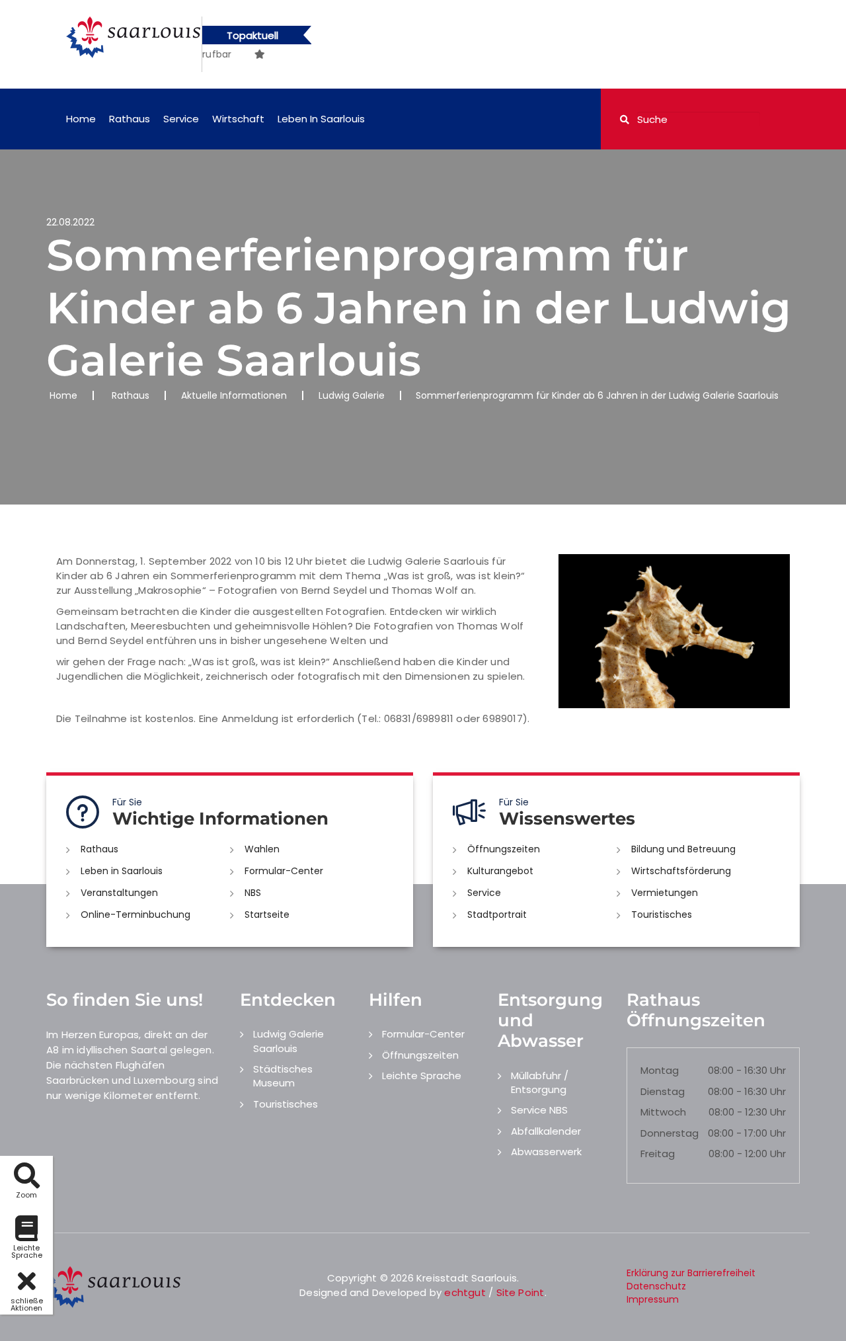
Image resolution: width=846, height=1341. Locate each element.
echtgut (464, 1292)
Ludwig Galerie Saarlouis (288, 1041)
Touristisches (661, 914)
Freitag (657, 1153)
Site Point (520, 1292)
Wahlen (262, 849)
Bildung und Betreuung (683, 849)
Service (181, 119)
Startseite (267, 914)
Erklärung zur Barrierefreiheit (691, 1273)
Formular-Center (284, 870)
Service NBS (539, 1110)
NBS (253, 892)
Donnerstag (669, 1133)
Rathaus (129, 119)
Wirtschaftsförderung (681, 870)
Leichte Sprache (421, 1075)
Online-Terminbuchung (135, 914)
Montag (659, 1070)
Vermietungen (664, 892)
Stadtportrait (497, 914)
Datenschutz (656, 1286)
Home (81, 119)
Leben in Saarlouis (321, 119)
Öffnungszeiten (503, 849)
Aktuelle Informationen (234, 395)
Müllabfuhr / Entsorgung (539, 1082)
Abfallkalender (546, 1131)
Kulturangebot (500, 870)
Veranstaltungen (119, 892)
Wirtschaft (238, 119)
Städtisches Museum (283, 1076)
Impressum (653, 1299)
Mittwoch (663, 1112)
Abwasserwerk (546, 1151)
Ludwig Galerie (352, 395)
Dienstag (662, 1091)
